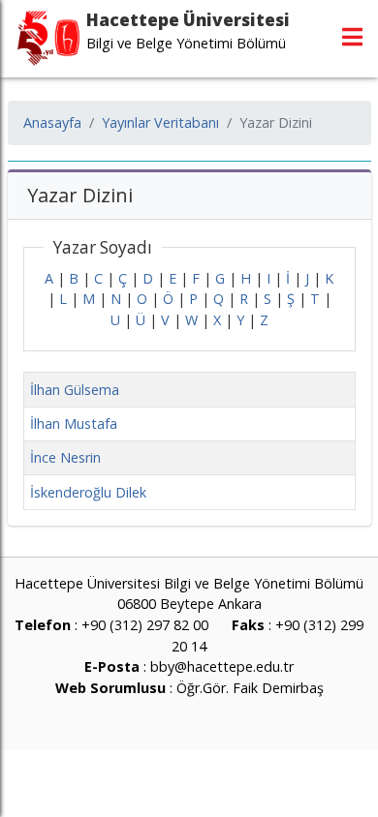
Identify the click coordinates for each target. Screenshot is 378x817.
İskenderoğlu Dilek (88, 492)
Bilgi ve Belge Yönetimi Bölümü (186, 43)
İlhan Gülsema (74, 389)
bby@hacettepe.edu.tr (222, 666)
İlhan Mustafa (73, 423)
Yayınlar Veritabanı (160, 122)
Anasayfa (52, 122)
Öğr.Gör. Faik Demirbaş (250, 688)
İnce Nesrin (65, 457)
